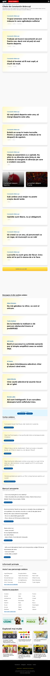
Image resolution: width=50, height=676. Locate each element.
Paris (19, 602)
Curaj (33, 596)
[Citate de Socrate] (6, 456)
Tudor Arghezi (36, 582)
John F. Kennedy (8, 582)
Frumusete (19, 23)
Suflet (14, 23)
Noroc (34, 602)
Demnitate (21, 600)
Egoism (9, 139)
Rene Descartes (36, 580)
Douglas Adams (22, 573)
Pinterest (29, 664)
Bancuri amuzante (10, 488)
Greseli (34, 598)
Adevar (20, 609)
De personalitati (21, 413)
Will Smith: (10, 341)
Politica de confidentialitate (25, 672)
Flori (33, 600)
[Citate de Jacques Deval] (7, 430)
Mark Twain (35, 575)
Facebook (17, 664)
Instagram (23, 664)
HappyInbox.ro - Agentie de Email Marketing (25, 668)
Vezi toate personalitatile (11, 584)
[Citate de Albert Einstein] (7, 443)
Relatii (5, 600)
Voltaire (34, 573)
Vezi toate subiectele (10, 611)
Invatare (6, 594)
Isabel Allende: (11, 379)
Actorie (6, 596)
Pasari (19, 607)
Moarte (14, 66)
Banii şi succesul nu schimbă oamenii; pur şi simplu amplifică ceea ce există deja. (25, 346)
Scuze (5, 605)
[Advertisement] (25, 89)
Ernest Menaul (22, 582)
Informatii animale (10, 564)
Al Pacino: (10, 361)
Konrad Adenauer (8, 578)
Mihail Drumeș (36, 578)
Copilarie (10, 66)
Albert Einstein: (11, 303)
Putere (34, 594)
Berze (33, 607)
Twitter (34, 664)
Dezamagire (35, 605)
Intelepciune (7, 598)
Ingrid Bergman (8, 573)
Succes (6, 607)
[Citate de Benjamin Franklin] (8, 484)
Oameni (9, 23)
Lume (19, 594)
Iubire (19, 605)
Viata (14, 46)
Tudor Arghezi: (11, 321)
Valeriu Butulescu (23, 578)
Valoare (34, 609)
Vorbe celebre (8, 417)
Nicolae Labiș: (11, 396)
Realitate (6, 609)
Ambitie (9, 46)
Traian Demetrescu (23, 575)
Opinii (9, 219)
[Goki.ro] (4, 1)
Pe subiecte (29, 413)
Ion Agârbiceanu (22, 580)
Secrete (20, 598)
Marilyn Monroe (8, 580)
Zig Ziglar (6, 575)
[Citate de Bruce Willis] (7, 471)
